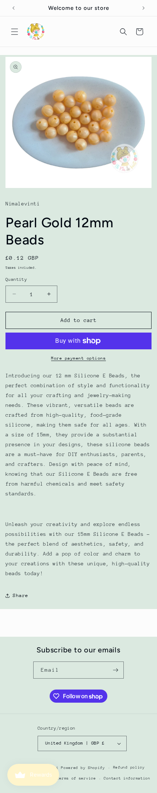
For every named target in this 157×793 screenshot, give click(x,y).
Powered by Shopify (83, 768)
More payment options (78, 358)
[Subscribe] (115, 670)
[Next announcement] (143, 8)
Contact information (127, 778)
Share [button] (20, 595)
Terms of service (76, 778)
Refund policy (129, 767)
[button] (15, 32)
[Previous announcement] (13, 8)
